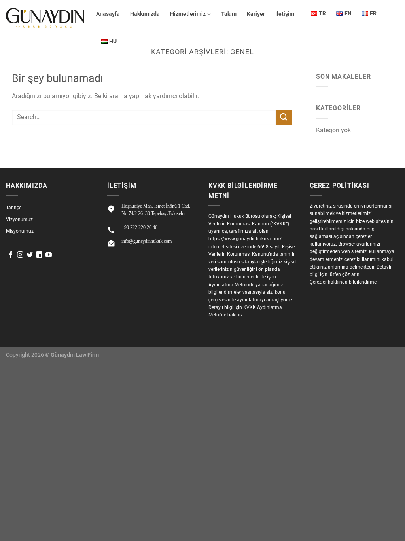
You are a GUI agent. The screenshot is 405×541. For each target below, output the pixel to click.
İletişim (284, 14)
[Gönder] (284, 117)
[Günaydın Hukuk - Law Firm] (45, 18)
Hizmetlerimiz (188, 14)
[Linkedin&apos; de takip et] (39, 255)
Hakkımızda (145, 14)
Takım (229, 14)
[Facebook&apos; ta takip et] (11, 255)
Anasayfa (108, 14)
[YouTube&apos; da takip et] (48, 255)
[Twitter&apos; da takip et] (29, 255)
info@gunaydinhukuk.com (146, 241)
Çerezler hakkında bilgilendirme (343, 282)
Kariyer (256, 14)
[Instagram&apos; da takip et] (20, 255)
